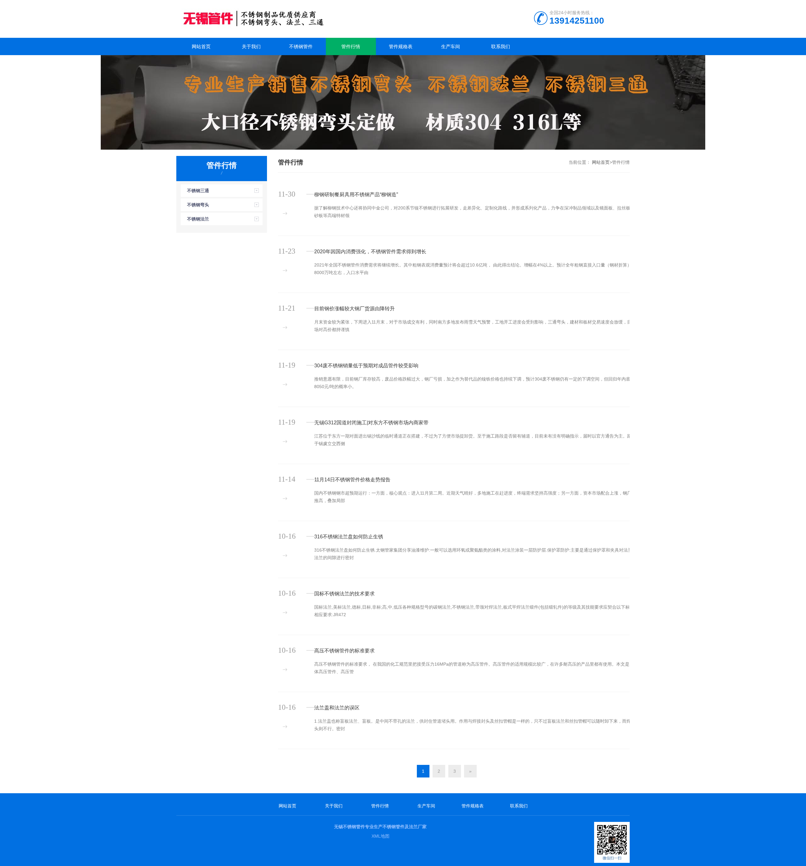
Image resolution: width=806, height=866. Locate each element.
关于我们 (251, 46)
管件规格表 (400, 46)
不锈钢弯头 (198, 204)
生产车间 (450, 46)
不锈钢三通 (198, 190)
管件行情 (350, 46)
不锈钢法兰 (198, 218)
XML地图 (380, 836)
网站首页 (201, 46)
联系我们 (500, 46)
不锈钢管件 (301, 46)
